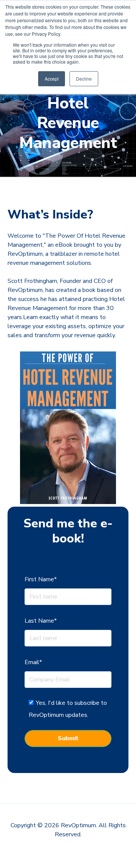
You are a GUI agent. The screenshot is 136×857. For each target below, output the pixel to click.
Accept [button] (52, 78)
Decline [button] (84, 78)
